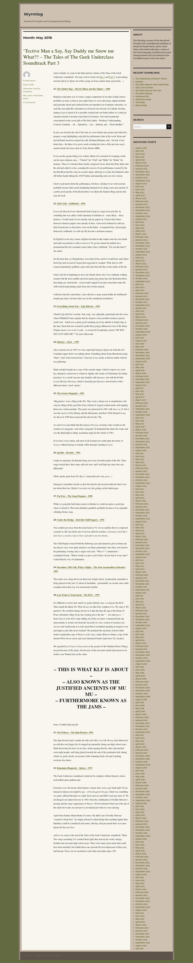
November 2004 (142, 830)
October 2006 (141, 762)
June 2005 (140, 809)
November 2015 (142, 441)
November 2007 (142, 726)
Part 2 (111, 76)
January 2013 (141, 542)
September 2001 (142, 943)
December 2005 (142, 791)
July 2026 (139, 151)
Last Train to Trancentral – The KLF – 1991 (78, 594)
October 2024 (141, 213)
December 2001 (142, 934)
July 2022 (139, 284)
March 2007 (140, 747)
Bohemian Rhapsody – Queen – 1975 (74, 768)
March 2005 (140, 818)
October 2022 (141, 278)
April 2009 (140, 676)
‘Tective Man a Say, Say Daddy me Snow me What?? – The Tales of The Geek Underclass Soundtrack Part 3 (68, 56)
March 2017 (140, 400)
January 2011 (141, 613)
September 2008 (142, 696)
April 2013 (139, 533)
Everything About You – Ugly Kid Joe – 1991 (78, 306)
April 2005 (140, 815)
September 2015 (142, 447)
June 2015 (139, 456)
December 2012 (142, 545)
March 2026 (141, 163)
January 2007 (141, 753)
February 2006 (142, 785)
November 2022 (142, 275)
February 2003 (141, 892)
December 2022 (142, 272)
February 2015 (141, 468)
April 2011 (139, 604)
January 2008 (141, 720)
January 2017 (141, 406)
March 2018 (140, 373)
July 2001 (139, 948)
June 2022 (140, 287)
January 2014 (141, 507)
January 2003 (141, 895)
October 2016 (141, 412)
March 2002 (140, 925)
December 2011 (142, 581)
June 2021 (139, 311)
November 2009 (142, 655)
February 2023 (141, 266)
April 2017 (140, 397)
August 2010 (141, 628)
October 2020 (141, 329)
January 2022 (141, 296)
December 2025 (142, 172)
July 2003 (139, 877)
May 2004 (139, 848)
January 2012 (141, 578)
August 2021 (141, 308)
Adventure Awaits (143, 99)
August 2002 (141, 910)
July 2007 (139, 735)
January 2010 (141, 649)
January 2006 (141, 788)
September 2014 (142, 483)
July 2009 (139, 667)
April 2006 (140, 779)
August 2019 (141, 341)
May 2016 (139, 424)
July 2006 (139, 771)
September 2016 (142, 415)
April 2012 (140, 569)
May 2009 (139, 673)
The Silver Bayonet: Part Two (148, 90)
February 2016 (141, 433)
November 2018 (142, 355)
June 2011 (139, 599)
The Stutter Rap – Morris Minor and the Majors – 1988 (83, 88)
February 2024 (141, 237)
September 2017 (142, 382)
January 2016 (141, 435)
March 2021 (140, 317)
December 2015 (142, 438)
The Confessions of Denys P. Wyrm (151, 79)
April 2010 (140, 640)
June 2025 (140, 189)
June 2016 (139, 421)
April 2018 (140, 370)
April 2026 (140, 160)
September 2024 (142, 216)
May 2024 (139, 228)
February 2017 (141, 403)
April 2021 (140, 314)
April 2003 (140, 886)
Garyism (139, 81)
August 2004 (141, 839)
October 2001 (141, 940)
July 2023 (139, 258)
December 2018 (142, 352)
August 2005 (141, 803)
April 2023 (140, 261)
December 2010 (142, 616)
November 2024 (142, 210)
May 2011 (139, 602)
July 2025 (139, 186)
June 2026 (140, 154)
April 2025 (140, 195)
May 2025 (139, 192)
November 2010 (142, 619)
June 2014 (139, 492)
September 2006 (142, 765)
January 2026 (141, 169)
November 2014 (142, 477)
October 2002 (141, 904)
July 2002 (139, 913)
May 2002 (139, 919)
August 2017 (141, 385)
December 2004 (142, 827)
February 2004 (141, 857)
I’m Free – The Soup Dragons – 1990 (74, 496)
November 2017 (142, 379)
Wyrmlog (33, 14)
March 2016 (140, 430)
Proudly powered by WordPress (48, 956)
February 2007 (141, 750)
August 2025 (141, 183)
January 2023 (141, 269)
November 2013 (142, 513)
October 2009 (141, 658)
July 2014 (139, 489)
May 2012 (139, 566)
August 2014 (141, 486)
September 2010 (142, 625)
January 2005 (141, 824)
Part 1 (102, 76)
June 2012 (139, 563)
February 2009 (142, 682)
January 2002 (141, 931)
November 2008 (142, 690)
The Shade (140, 102)
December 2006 (142, 756)
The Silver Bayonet (143, 93)
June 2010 (139, 634)
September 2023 (142, 252)
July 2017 (139, 388)
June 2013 (139, 527)
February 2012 (141, 575)
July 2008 (139, 702)
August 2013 (140, 521)
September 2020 (142, 332)
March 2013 (140, 536)
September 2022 (142, 281)
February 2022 (141, 293)
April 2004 (140, 851)
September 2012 (142, 554)
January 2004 (141, 860)
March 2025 (140, 198)
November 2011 (142, 584)
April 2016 (140, 427)
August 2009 (141, 664)
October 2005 (141, 797)
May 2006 (139, 776)
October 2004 (141, 833)
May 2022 (139, 290)
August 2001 (141, 946)
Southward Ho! (142, 96)
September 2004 (142, 836)
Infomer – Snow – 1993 (68, 341)
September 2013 (142, 519)
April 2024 (140, 231)
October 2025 (141, 178)
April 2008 (140, 711)
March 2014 (140, 501)
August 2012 (141, 557)
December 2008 (142, 688)
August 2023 (141, 255)
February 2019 (141, 349)
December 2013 (142, 510)
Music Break (141, 105)
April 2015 (140, 462)
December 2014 (142, 474)
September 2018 (142, 358)
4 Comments (29, 102)
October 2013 (141, 516)
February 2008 (141, 717)
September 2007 (142, 732)
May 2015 (139, 459)
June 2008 (140, 705)
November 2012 (142, 548)
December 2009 (142, 652)
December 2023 (142, 243)
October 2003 (141, 868)
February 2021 (141, 320)
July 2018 (139, 364)
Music (26, 98)
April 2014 (140, 498)
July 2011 (139, 596)
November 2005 (142, 794)
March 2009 (141, 679)
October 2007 (141, 729)
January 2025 (141, 204)
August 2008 (141, 699)
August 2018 (141, 361)
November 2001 (142, 937)
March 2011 (140, 607)
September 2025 (142, 180)
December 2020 (142, 326)
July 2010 (139, 631)
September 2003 (142, 871)
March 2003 (140, 889)
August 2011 (140, 593)
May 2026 (139, 157)
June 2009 (140, 670)
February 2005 (141, 821)
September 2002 (142, 907)
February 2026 (142, 166)
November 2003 (142, 865)
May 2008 (139, 708)
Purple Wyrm (29, 80)
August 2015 (141, 450)
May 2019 (139, 347)
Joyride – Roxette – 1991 (68, 452)
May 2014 (139, 495)
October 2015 (141, 444)
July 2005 (139, 806)
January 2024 (141, 240)
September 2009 (142, 661)
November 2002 (142, 901)
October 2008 (141, 693)
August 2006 (141, 768)
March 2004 (140, 854)
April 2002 (140, 922)
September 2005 (142, 800)
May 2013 (139, 530)
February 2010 (141, 646)
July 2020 (139, 338)
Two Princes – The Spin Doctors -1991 (75, 732)
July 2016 (139, 418)
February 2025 (141, 201)
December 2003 (142, 862)
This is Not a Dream (144, 87)
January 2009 (141, 685)
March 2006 (141, 782)
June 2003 (139, 880)
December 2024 (142, 207)
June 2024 (140, 225)
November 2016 (142, 409)
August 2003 (141, 874)
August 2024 (141, 219)
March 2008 (140, 714)
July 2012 (139, 560)
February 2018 (141, 376)
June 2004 (140, 845)
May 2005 (139, 812)
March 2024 (140, 234)
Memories (27, 88)
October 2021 (141, 302)
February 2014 (141, 504)
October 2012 (141, 551)
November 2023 (142, 246)
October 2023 (141, 249)
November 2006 (142, 759)
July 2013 (139, 524)
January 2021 (141, 323)
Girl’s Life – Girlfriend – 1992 (71, 203)
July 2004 (139, 842)
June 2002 (140, 916)
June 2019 (139, 344)
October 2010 (141, 622)
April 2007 (140, 744)
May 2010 (139, 637)
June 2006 (140, 774)
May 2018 (139, 367)
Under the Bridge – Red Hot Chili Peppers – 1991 (80, 519)
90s (24, 95)
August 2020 (141, 335)
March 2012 (140, 572)
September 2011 (142, 590)
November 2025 (142, 175)
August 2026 (141, 148)
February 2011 (141, 610)
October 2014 (141, 480)
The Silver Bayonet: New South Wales (152, 84)
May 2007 (139, 741)
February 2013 (141, 539)
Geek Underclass (35, 95)
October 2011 (141, 587)
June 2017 (139, 391)
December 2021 (142, 299)
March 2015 (140, 465)
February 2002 (141, 928)
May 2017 (139, 394)
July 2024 (139, 222)
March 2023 (140, 263)
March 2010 (140, 643)
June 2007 (140, 738)
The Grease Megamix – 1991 (70, 393)
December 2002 (142, 898)
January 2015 (141, 471)
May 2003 (139, 883)
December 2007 (142, 723)
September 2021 (142, 305)
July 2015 (139, 453)
